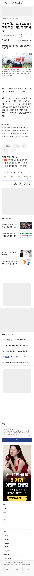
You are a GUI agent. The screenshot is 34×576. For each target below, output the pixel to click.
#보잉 (24, 146)
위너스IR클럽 (7, 558)
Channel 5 (6, 555)
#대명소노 (16, 146)
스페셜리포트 (7, 551)
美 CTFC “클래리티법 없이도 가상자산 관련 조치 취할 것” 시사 (17, 136)
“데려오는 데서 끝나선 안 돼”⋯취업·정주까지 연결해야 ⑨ (16, 163)
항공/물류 (15, 18)
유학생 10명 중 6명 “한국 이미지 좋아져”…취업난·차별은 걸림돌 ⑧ (17, 160)
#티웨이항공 (7, 146)
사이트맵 (28, 569)
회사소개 (5, 569)
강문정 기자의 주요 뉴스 (10, 157)
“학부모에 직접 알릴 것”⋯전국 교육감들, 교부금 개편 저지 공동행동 (16, 166)
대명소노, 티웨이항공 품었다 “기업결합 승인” (17, 133)
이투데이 (4, 18)
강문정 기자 (5, 40)
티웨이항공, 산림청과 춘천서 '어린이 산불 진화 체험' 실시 (17, 130)
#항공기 (6, 150)
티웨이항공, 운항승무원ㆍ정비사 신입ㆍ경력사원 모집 (17, 127)
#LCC (12, 150)
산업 (10, 18)
